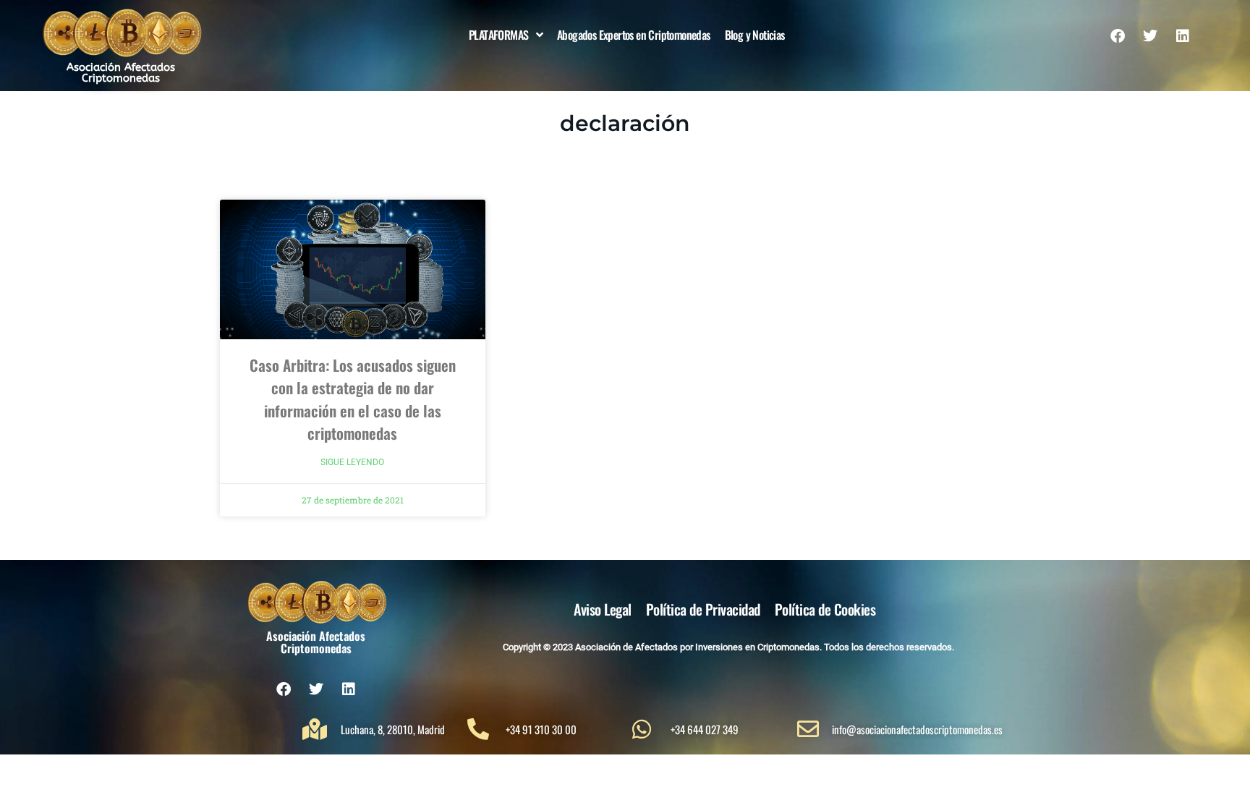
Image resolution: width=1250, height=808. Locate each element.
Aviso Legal (603, 609)
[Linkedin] (1182, 36)
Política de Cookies (825, 609)
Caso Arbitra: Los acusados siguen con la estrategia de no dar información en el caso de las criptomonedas (353, 399)
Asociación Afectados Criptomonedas (121, 73)
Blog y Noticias (755, 34)
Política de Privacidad (703, 609)
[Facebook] (1117, 36)
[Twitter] (1150, 36)
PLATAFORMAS (498, 34)
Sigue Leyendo (352, 462)
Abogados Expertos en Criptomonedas (633, 34)
